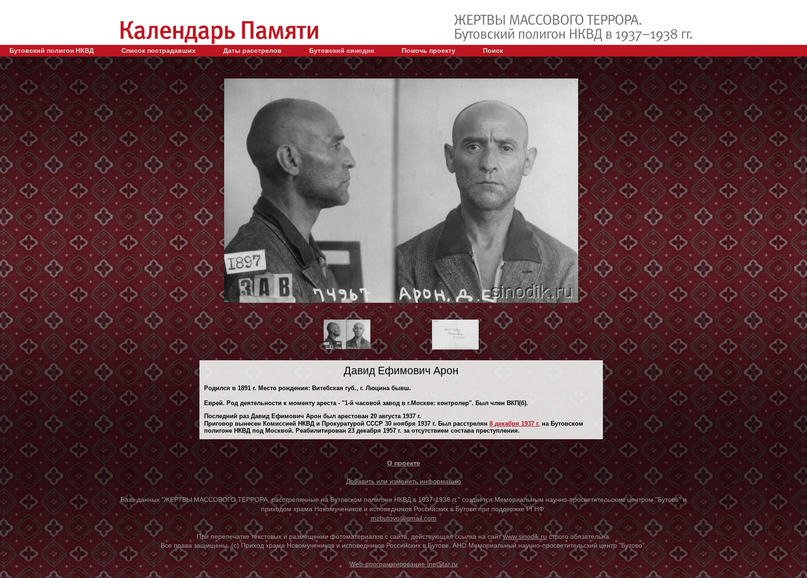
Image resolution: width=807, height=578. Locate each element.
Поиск (493, 50)
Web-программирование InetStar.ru (403, 564)
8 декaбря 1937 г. (514, 423)
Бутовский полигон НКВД (51, 50)
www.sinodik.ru (525, 536)
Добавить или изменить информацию (403, 481)
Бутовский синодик (341, 50)
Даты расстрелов (252, 50)
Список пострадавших (158, 50)
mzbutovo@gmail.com (404, 518)
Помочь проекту (428, 50)
